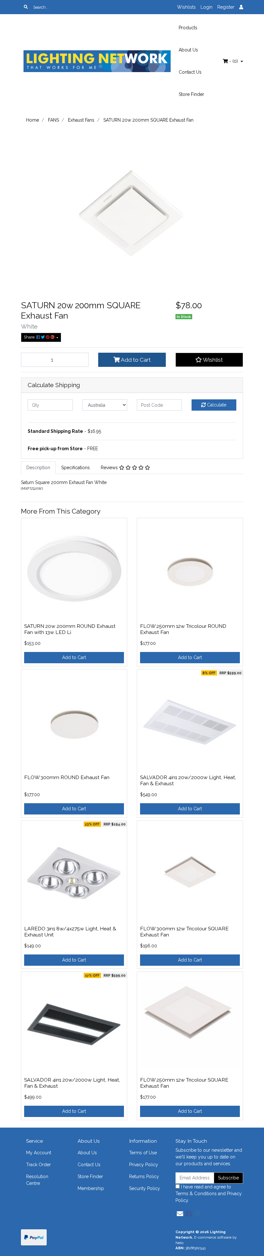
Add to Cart (135, 360)
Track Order (38, 1164)
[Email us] (180, 1214)
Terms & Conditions (196, 1193)
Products (188, 27)
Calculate (216, 404)
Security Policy (144, 1188)
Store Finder (191, 94)
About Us (188, 49)
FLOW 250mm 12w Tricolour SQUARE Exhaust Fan (184, 1083)
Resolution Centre (37, 1180)
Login (206, 7)
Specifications (75, 467)
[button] (209, 360)
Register (225, 7)
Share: (30, 337)
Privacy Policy (143, 1164)
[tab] (38, 467)
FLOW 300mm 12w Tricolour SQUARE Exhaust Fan (184, 932)
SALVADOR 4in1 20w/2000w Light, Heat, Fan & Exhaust (188, 780)
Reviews (110, 467)
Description (38, 467)
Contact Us (190, 72)
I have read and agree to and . (208, 1193)
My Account (38, 1152)
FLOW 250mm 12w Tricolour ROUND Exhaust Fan (183, 629)
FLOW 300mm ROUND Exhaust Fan (66, 777)
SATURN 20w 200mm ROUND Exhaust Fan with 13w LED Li (70, 629)
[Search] (26, 7)
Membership (91, 1188)
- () (233, 61)
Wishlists (186, 7)
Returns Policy (144, 1176)
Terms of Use (143, 1152)
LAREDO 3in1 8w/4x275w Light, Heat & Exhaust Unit (70, 932)
